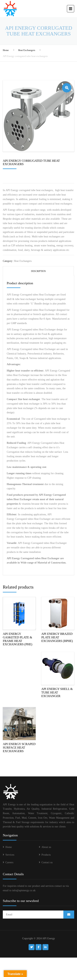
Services (9, 854)
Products (46, 854)
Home (6, 50)
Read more (19, 612)
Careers (9, 862)
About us (46, 847)
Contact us (47, 862)
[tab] (38, 270)
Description (38, 271)
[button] (66, 87)
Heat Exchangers (26, 50)
